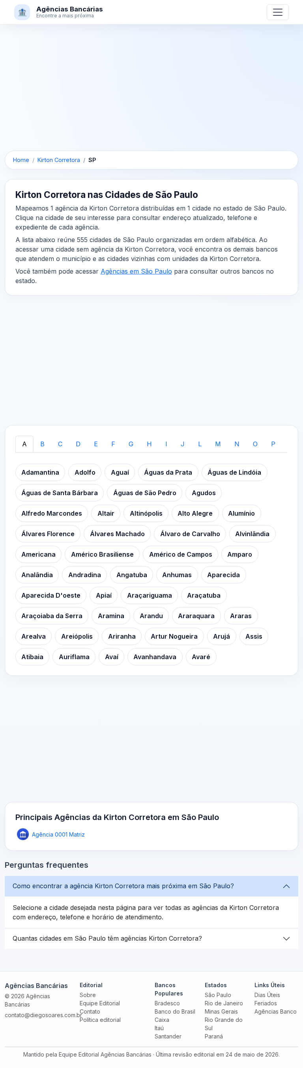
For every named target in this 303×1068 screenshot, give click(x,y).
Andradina (84, 575)
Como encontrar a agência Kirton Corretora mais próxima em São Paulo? (123, 886)
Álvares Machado (117, 534)
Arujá (221, 636)
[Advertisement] (151, 92)
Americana (38, 554)
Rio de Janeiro (224, 1003)
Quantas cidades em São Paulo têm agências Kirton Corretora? (107, 938)
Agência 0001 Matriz (58, 834)
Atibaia (32, 657)
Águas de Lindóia (234, 472)
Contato (90, 1011)
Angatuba (131, 575)
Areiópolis (77, 636)
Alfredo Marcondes (51, 513)
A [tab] (24, 444)
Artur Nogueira (174, 636)
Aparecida (223, 575)
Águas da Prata (168, 472)
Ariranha (122, 636)
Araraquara (196, 616)
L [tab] (200, 444)
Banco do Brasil (175, 1011)
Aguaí (120, 472)
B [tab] (42, 444)
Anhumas (177, 575)
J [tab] (183, 444)
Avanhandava (154, 657)
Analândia (37, 575)
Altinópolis (146, 513)
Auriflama (74, 657)
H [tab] (149, 444)
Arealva (33, 636)
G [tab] (131, 444)
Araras (241, 616)
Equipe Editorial (100, 1003)
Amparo (239, 554)
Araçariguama (149, 595)
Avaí (111, 657)
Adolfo (85, 472)
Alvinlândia (252, 534)
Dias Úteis (267, 995)
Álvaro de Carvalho (190, 534)
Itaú (159, 1028)
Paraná (214, 1036)
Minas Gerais (221, 1011)
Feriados (265, 1003)
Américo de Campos (180, 554)
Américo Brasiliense (102, 554)
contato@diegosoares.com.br (43, 1015)
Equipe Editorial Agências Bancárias (105, 1054)
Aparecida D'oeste (50, 595)
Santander (168, 1036)
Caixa (162, 1019)
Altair (105, 513)
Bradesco (167, 1003)
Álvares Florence (48, 534)
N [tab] (236, 444)
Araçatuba (204, 595)
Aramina (111, 616)
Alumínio (241, 513)
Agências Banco (275, 1011)
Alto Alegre (195, 513)
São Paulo (218, 995)
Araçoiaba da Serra (51, 616)
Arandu (151, 616)
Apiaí (104, 595)
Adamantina (40, 472)
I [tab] (166, 444)
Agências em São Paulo (136, 271)
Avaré (201, 657)
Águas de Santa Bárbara (59, 493)
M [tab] (218, 444)
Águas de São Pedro (144, 493)
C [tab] (60, 444)
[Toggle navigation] (278, 12)
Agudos (204, 493)
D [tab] (78, 444)
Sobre (88, 995)
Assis (253, 636)
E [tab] (96, 444)
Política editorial (100, 1019)
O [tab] (255, 444)
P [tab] (273, 444)
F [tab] (113, 444)
